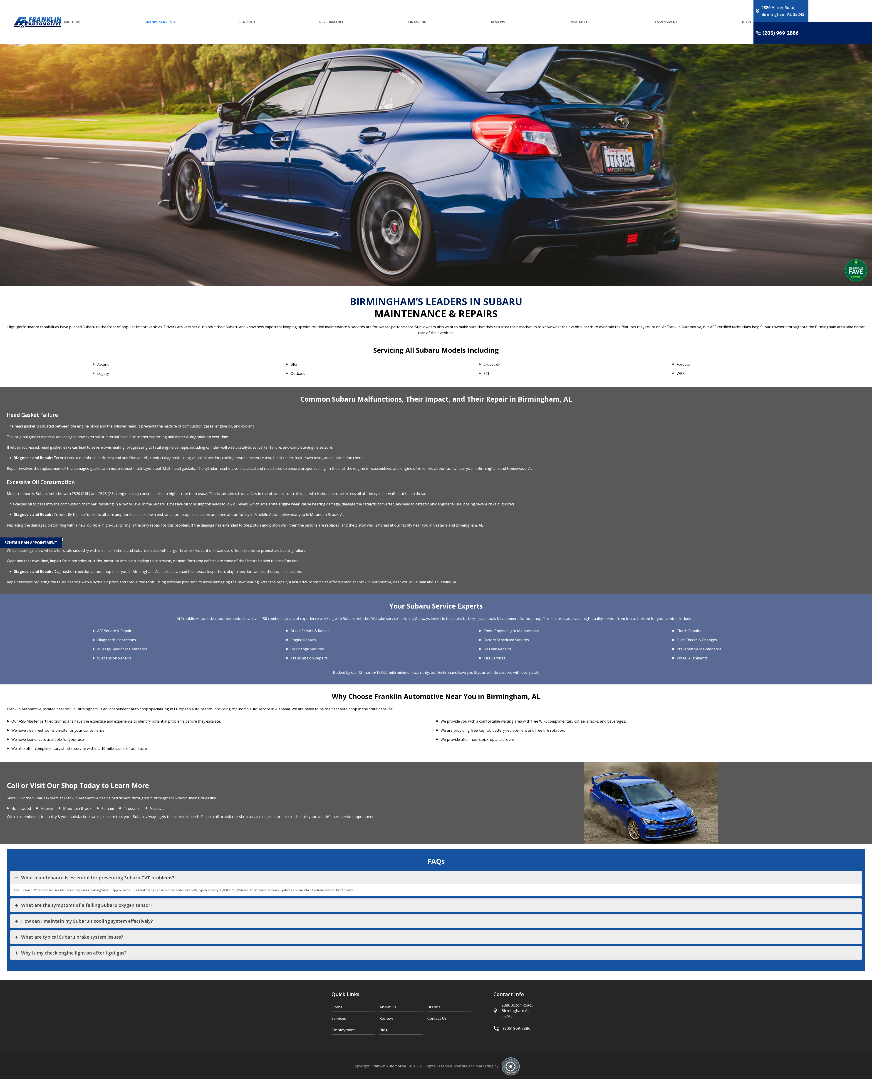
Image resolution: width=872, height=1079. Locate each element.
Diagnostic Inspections (116, 639)
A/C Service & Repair (114, 630)
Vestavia (157, 808)
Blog (383, 1029)
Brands (433, 1006)
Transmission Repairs (309, 658)
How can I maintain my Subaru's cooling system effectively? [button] (88, 921)
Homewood (21, 808)
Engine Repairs (303, 639)
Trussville (132, 808)
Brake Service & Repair (309, 630)
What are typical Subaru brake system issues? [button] (73, 937)
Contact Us (437, 1018)
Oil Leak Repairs (497, 648)
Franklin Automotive (389, 1066)
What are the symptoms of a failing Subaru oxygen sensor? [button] (86, 905)
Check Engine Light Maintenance (511, 630)
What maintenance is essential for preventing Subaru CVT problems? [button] (97, 878)
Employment (343, 1029)
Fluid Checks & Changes (697, 639)
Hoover (47, 808)
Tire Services (494, 658)
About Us (387, 1006)
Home (337, 1006)
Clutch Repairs (689, 630)
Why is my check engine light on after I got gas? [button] (73, 953)
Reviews (386, 1018)
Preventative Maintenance (699, 648)
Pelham (107, 808)
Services (339, 1018)
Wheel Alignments (692, 658)
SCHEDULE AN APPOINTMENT (31, 542)
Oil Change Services (307, 648)
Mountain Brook (77, 808)
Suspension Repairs (114, 658)
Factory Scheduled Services (506, 639)
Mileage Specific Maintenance (122, 648)
